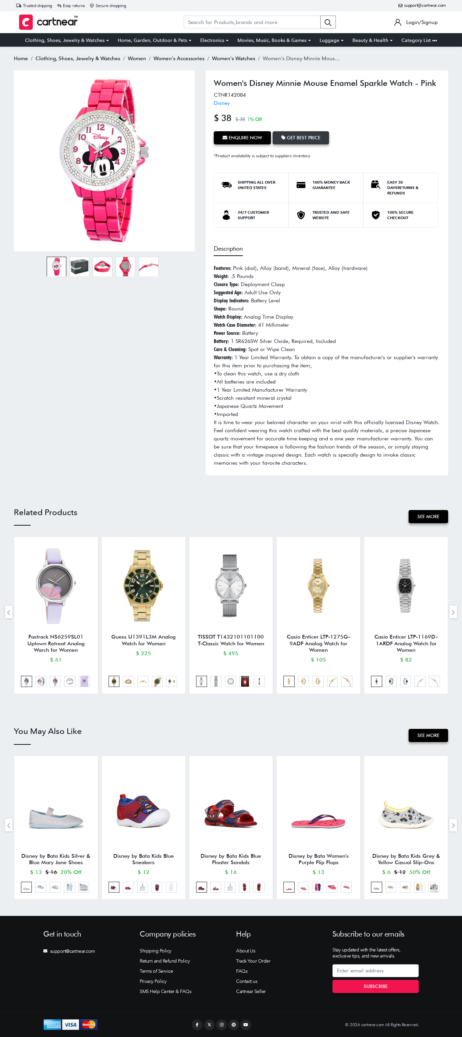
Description (228, 248)
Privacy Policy (153, 981)
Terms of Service (156, 971)
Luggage (329, 40)
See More (428, 516)
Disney (222, 103)
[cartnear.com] (48, 22)
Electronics (212, 40)
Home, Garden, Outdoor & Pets (152, 40)
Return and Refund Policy (165, 961)
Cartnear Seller (251, 991)
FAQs (241, 971)
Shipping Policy (155, 951)
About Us (245, 951)
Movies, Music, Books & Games (271, 40)
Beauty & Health (370, 40)
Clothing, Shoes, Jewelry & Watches (65, 40)
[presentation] (9, 612)
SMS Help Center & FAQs (165, 991)
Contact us (246, 981)
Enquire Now (244, 137)
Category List (416, 40)
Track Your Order (253, 961)
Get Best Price (302, 137)
